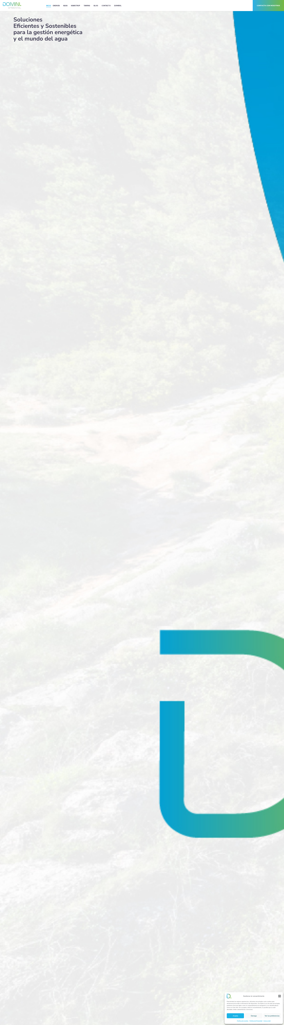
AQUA (65, 6)
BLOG (96, 6)
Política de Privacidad (255, 1021)
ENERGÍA (56, 6)
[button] (279, 996)
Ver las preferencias (272, 1016)
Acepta (235, 1016)
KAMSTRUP (75, 6)
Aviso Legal (267, 1021)
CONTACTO (106, 6)
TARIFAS (87, 6)
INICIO (48, 6)
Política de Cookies (242, 1021)
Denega (254, 1016)
